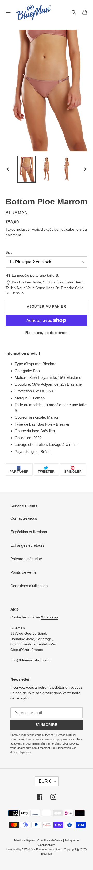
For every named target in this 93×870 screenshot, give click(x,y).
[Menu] (8, 11)
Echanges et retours (27, 545)
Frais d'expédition (46, 229)
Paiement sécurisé (26, 559)
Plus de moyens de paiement (46, 333)
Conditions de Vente (49, 840)
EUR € (45, 781)
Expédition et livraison (28, 532)
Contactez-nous (23, 518)
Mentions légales (24, 840)
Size (9, 252)
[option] (26, 169)
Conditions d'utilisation (29, 586)
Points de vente (23, 572)
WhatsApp (49, 617)
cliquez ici (25, 752)
